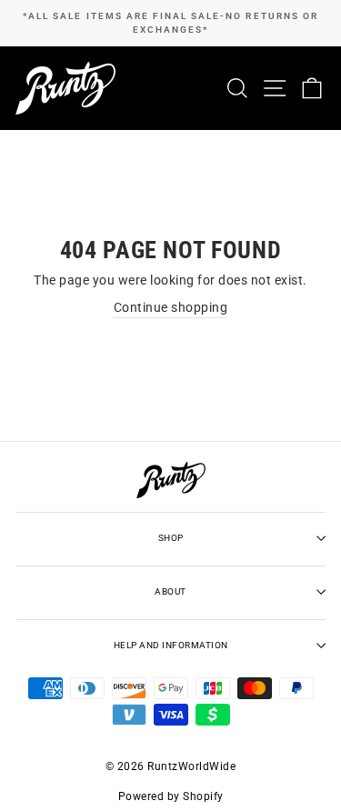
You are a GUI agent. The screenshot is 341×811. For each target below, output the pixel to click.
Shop (171, 538)
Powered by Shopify (171, 796)
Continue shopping (171, 307)
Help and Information (171, 645)
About (170, 591)
